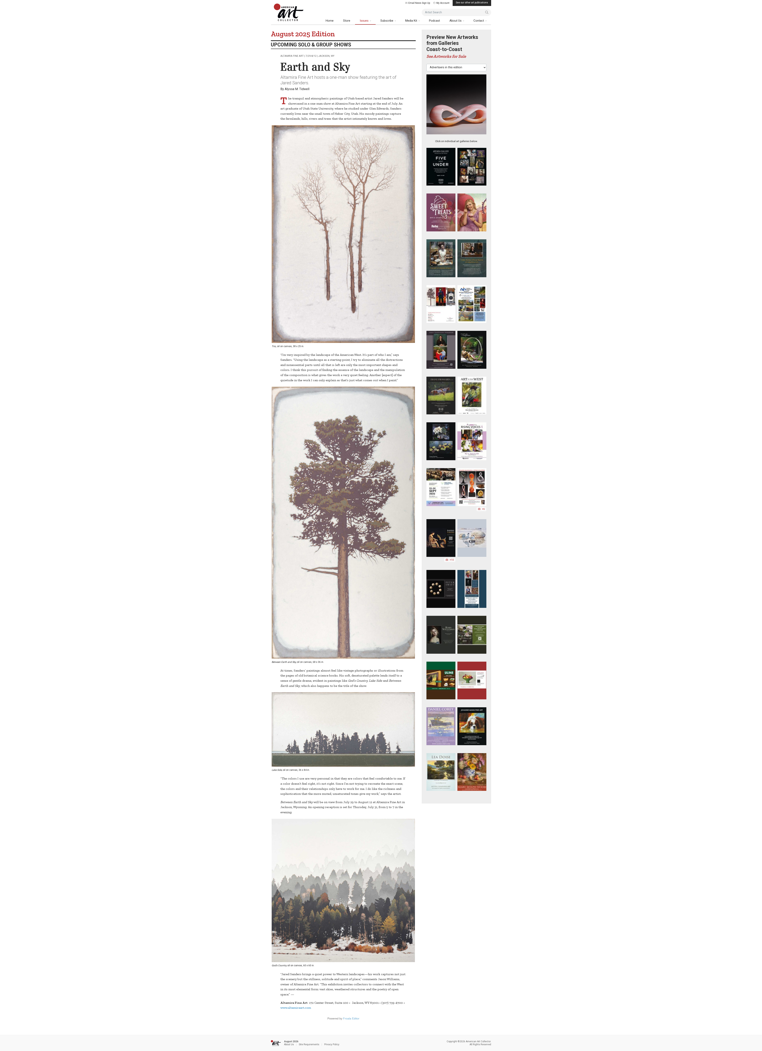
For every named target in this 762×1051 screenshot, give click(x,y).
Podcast (434, 20)
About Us (455, 20)
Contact (479, 20)
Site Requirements (309, 1044)
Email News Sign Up (419, 3)
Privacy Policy (331, 1044)
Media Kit (411, 20)
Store (346, 20)
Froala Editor (351, 1018)
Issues (364, 20)
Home (330, 20)
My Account (442, 3)
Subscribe (387, 20)
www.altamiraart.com (295, 1008)
